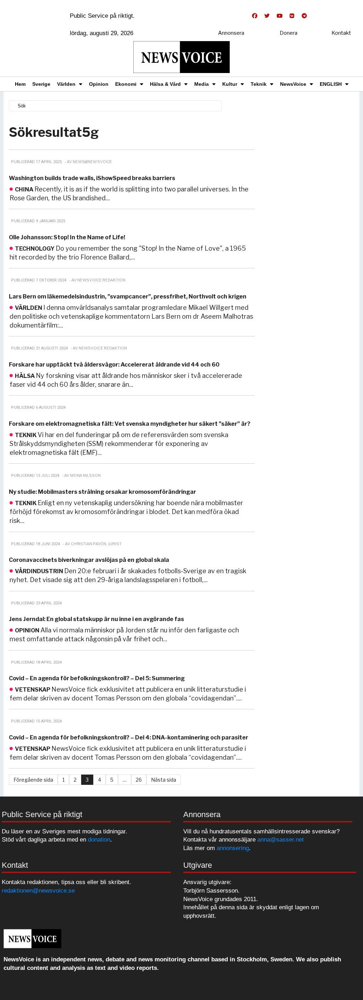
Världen (66, 84)
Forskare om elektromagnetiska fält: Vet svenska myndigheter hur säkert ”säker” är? (129, 423)
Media (201, 84)
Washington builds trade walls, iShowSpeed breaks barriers (92, 178)
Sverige (41, 84)
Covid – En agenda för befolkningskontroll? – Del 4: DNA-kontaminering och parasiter (128, 737)
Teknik (259, 84)
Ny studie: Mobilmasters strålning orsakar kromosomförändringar (102, 491)
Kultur (229, 84)
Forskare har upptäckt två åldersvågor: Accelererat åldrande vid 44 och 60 (114, 364)
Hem (20, 84)
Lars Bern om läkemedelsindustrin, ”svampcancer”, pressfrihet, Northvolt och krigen (127, 296)
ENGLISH (331, 84)
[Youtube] (279, 16)
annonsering (233, 848)
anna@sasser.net (280, 839)
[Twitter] (267, 16)
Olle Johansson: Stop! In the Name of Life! (67, 237)
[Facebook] (254, 16)
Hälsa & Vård (165, 84)
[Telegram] (304, 16)
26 (139, 780)
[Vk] (291, 16)
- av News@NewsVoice (88, 161)
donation (99, 839)
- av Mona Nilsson (81, 475)
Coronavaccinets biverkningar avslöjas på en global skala (89, 560)
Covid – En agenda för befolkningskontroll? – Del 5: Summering (97, 678)
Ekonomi (125, 84)
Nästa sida (163, 780)
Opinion (98, 84)
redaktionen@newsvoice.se (38, 890)
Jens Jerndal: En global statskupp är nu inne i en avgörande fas (96, 619)
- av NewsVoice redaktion (97, 280)
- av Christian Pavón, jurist (92, 543)
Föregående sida (33, 780)
